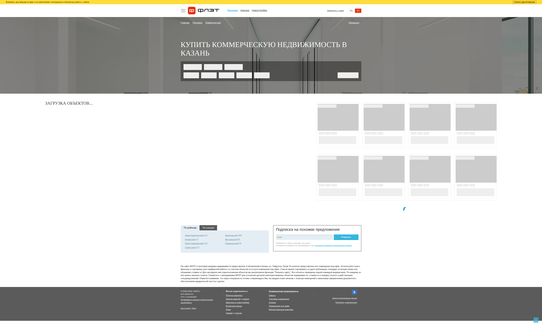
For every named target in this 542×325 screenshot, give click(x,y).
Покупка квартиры (234, 295)
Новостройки (259, 10)
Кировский (190, 239)
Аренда (244, 10)
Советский (190, 247)
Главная (185, 23)
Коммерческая (213, 23)
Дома (228, 309)
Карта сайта (186, 308)
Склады (272, 302)
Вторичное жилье (234, 306)
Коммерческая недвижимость (284, 291)
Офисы (272, 295)
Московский (231, 239)
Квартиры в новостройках (237, 302)
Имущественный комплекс (281, 309)
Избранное (354, 23)
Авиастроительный (194, 235)
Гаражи (229, 313)
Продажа (232, 10)
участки (238, 313)
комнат (246, 299)
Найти (348, 75)
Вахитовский (231, 235)
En (358, 10)
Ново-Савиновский (194, 243)
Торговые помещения (279, 299)
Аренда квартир (233, 299)
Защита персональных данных (344, 298)
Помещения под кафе (279, 306)
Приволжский (231, 243)
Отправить (346, 237)
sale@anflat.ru (186, 303)
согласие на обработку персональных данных (333, 246)
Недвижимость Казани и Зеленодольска (197, 300)
